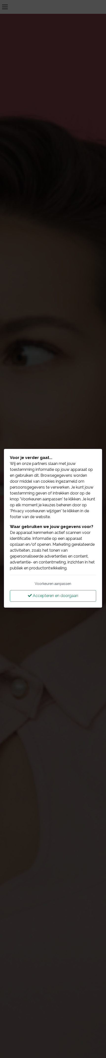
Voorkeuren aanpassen (53, 584)
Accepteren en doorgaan (55, 595)
